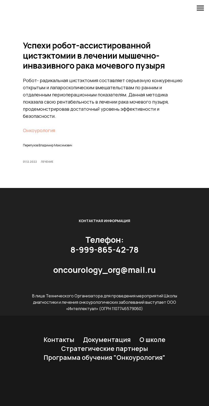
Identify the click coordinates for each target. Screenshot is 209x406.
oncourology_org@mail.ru (104, 269)
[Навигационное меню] (200, 8)
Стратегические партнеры (104, 348)
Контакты (59, 339)
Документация (107, 339)
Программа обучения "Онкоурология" (104, 357)
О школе (152, 339)
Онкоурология (39, 130)
